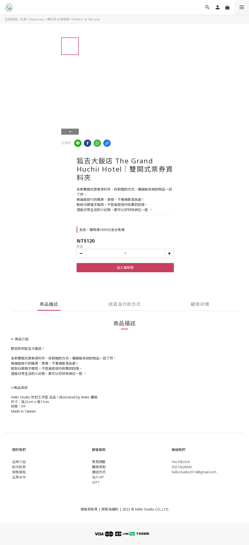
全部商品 (11, 19)
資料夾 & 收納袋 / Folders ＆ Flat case (73, 19)
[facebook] (87, 143)
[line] (77, 143)
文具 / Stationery (32, 19)
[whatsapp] (97, 143)
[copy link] (107, 143)
